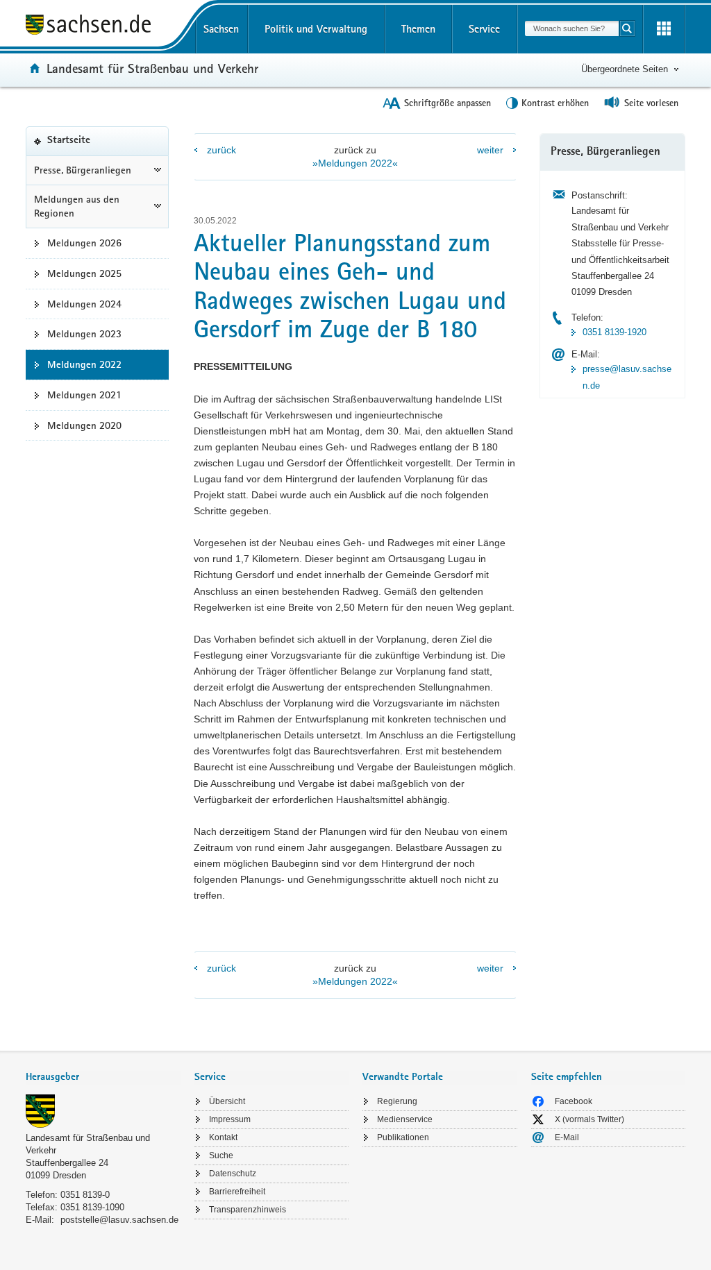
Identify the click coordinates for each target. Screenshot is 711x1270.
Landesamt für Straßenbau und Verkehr (152, 68)
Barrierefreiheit (237, 1191)
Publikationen (403, 1137)
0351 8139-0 (85, 1194)
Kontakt (223, 1137)
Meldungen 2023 (84, 334)
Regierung (397, 1101)
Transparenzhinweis (247, 1209)
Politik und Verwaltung (316, 28)
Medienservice (405, 1119)
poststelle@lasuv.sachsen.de (119, 1219)
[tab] (103, 1078)
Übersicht (227, 1101)
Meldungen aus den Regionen (76, 206)
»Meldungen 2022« (355, 163)
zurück (221, 149)
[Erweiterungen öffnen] (663, 29)
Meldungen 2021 (84, 395)
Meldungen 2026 (84, 243)
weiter (490, 149)
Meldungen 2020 (84, 425)
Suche (221, 1155)
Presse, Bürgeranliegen (82, 170)
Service (484, 28)
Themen (418, 28)
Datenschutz (232, 1173)
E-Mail (567, 1137)
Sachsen (221, 28)
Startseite (90, 145)
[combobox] (571, 28)
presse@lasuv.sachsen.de (627, 377)
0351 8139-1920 (614, 332)
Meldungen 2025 (84, 273)
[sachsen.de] (103, 27)
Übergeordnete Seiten (624, 69)
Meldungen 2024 (84, 304)
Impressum (230, 1119)
